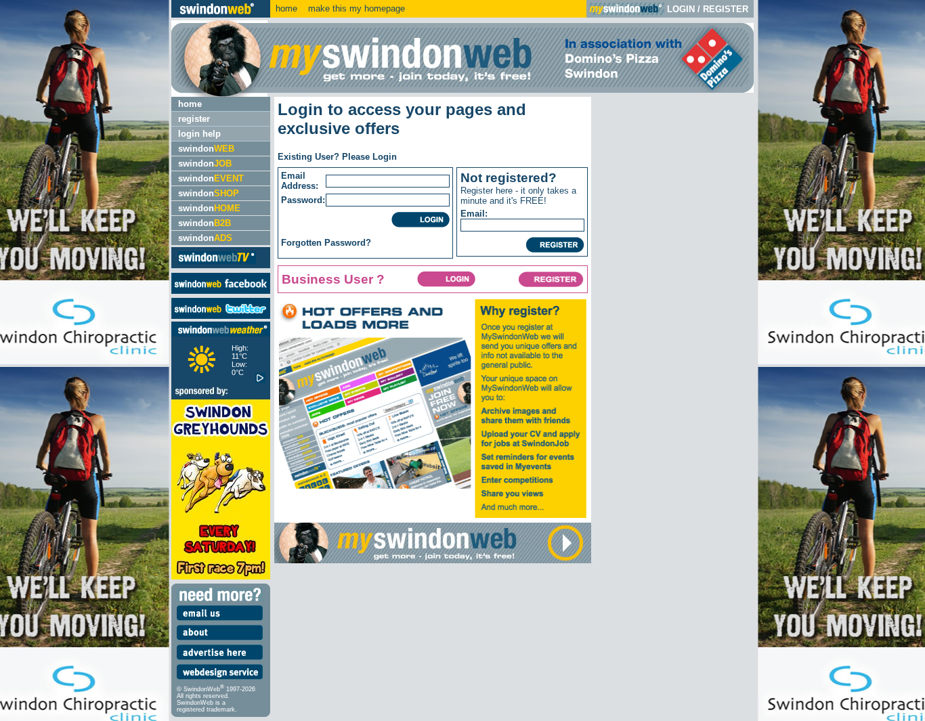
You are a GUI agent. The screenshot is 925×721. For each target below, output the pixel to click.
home (286, 8)
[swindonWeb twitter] (220, 316)
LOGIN (681, 9)
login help (199, 134)
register (194, 119)
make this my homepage (355, 8)
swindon (206, 149)
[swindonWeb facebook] (220, 291)
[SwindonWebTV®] (217, 263)
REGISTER (725, 9)
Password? (347, 243)
